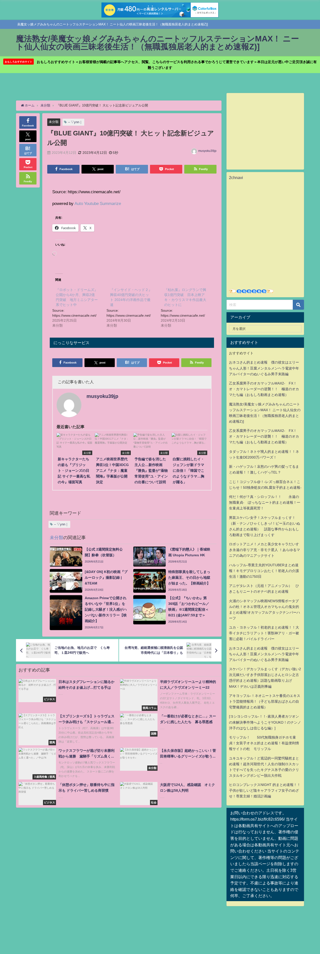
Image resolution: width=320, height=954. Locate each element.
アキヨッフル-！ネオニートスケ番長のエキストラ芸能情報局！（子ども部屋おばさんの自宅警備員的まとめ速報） (264, 701)
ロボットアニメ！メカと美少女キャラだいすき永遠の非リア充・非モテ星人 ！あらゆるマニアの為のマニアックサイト (264, 549)
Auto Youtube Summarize (97, 203)
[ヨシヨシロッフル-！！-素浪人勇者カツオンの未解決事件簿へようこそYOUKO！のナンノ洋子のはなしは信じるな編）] (265, 722)
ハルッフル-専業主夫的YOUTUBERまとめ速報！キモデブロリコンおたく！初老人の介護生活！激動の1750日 (264, 570)
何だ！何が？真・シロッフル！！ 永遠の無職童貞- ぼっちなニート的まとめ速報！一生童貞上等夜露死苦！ (264, 502)
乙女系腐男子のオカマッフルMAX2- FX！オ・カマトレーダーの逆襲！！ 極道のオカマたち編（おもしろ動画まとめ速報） (264, 389)
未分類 (53, 121)
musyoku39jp (207, 150)
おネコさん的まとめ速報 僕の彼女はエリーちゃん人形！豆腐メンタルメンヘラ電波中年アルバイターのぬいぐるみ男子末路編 (264, 368)
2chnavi (236, 178)
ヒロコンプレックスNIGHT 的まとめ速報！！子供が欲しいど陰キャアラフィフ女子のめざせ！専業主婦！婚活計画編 (264, 790)
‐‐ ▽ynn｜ (75, 122)
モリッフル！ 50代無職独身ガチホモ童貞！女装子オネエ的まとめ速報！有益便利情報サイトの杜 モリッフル (264, 743)
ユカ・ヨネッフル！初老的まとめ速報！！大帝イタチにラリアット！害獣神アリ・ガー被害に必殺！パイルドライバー (264, 633)
